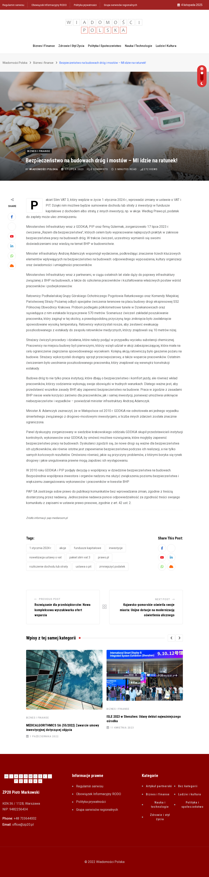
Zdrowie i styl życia (71, 45)
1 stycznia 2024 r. (40, 548)
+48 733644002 (25, 818)
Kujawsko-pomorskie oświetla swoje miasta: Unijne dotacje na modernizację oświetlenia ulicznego (147, 610)
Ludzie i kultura (166, 45)
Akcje (62, 548)
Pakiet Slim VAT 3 (79, 557)
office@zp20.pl (23, 824)
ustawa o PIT (83, 566)
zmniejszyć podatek (112, 566)
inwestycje (116, 548)
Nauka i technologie (138, 45)
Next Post (162, 599)
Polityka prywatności (85, 5)
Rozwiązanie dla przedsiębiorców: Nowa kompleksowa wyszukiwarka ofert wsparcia (62, 610)
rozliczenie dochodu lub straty (48, 566)
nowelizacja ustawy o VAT (45, 557)
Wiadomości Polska (43, 169)
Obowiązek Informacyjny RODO (49, 5)
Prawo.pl (103, 557)
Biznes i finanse (44, 45)
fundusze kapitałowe (87, 548)
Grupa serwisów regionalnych (120, 5)
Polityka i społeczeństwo (104, 45)
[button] (171, 638)
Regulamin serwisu (13, 5)
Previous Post (49, 599)
